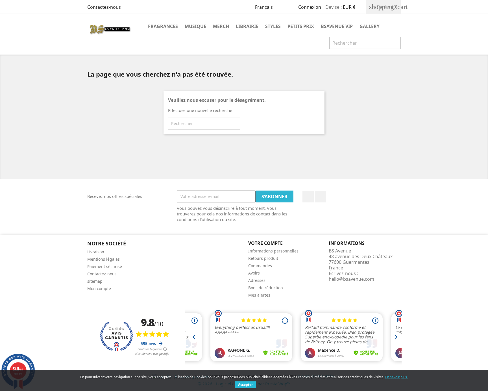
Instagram (320, 196)
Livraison (95, 251)
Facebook (308, 196)
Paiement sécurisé (104, 266)
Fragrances (163, 26)
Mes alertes (259, 295)
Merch (221, 26)
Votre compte (265, 243)
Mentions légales (103, 259)
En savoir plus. (396, 377)
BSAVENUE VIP (337, 26)
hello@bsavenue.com (351, 279)
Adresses (256, 280)
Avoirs (254, 273)
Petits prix (300, 26)
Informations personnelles (273, 251)
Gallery (370, 26)
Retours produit (263, 258)
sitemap (95, 281)
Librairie (247, 26)
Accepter (245, 384)
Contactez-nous (104, 7)
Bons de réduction (265, 287)
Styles (273, 26)
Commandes (260, 265)
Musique (195, 26)
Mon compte (99, 288)
